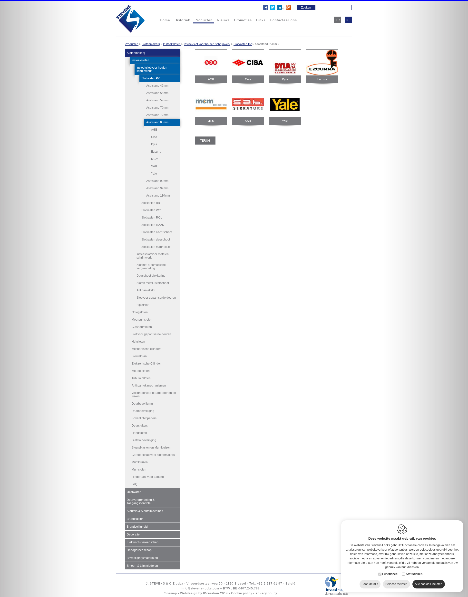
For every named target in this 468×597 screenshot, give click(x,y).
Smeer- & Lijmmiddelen (142, 565)
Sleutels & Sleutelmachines (145, 511)
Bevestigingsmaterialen (142, 558)
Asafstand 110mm (158, 195)
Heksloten (138, 341)
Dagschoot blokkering (151, 275)
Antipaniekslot (145, 290)
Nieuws (223, 20)
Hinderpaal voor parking (148, 477)
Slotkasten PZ (243, 44)
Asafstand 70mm (157, 107)
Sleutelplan (139, 356)
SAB (154, 166)
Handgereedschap (139, 550)
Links (260, 20)
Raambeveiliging (143, 411)
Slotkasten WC (151, 210)
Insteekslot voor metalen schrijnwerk (152, 255)
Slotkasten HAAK (152, 225)
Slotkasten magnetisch (156, 247)
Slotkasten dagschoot (155, 239)
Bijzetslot (142, 305)
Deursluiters (140, 425)
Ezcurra (156, 151)
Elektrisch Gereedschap (142, 542)
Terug (205, 140)
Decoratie (133, 534)
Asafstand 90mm (157, 181)
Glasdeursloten (142, 327)
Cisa (154, 137)
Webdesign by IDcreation (199, 593)
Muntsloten (139, 469)
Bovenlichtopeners (144, 418)
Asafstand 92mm (157, 188)
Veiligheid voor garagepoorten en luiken (154, 394)
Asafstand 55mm (157, 93)
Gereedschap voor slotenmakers (153, 455)
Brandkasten (135, 519)
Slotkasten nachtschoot (156, 232)
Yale (154, 173)
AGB (154, 129)
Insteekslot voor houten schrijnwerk (207, 44)
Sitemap (170, 593)
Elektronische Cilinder (146, 363)
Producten (204, 20)
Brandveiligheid (137, 526)
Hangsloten (139, 433)
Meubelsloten (141, 371)
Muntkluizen (140, 462)
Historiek (182, 20)
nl (348, 20)
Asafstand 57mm (157, 100)
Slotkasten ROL (151, 217)
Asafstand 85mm (157, 122)
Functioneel (390, 574)
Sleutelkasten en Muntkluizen (151, 447)
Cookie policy (241, 593)
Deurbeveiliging (142, 403)
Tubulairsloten (141, 378)
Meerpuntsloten (142, 319)
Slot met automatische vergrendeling (151, 266)
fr (338, 20)
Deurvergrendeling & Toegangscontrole (141, 501)
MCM (154, 159)
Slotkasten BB (150, 203)
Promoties (243, 20)
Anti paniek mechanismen (149, 385)
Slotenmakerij (151, 44)
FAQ (134, 484)
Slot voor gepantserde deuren (156, 297)
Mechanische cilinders (146, 349)
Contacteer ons (283, 20)
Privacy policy (266, 593)
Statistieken (414, 574)
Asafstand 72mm (157, 115)
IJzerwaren (134, 492)
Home (165, 20)
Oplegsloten (140, 312)
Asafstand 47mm (157, 85)
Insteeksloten (172, 44)
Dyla (154, 144)
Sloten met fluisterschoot (152, 283)
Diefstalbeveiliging (144, 440)
